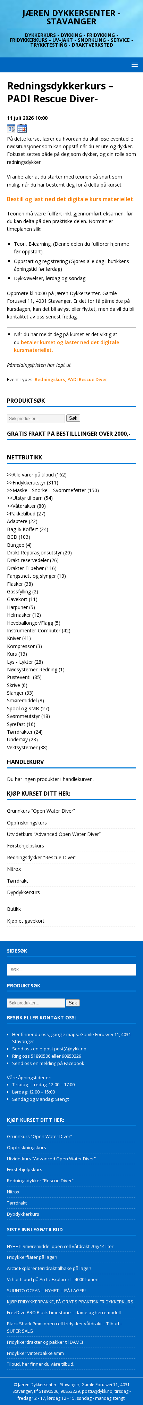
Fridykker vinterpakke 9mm (35, 1353)
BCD (12, 537)
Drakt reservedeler (28, 560)
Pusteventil (19, 677)
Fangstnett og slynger (31, 576)
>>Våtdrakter (21, 506)
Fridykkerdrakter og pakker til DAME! (45, 1342)
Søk (73, 418)
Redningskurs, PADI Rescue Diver (71, 379)
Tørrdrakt (17, 880)
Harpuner (17, 607)
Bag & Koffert (22, 529)
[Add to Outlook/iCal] (22, 128)
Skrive (13, 685)
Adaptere (17, 521)
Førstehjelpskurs (25, 845)
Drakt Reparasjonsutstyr (34, 552)
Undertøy (17, 739)
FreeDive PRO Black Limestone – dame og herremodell (64, 1312)
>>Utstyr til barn (25, 498)
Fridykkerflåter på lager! (32, 1257)
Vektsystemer (22, 747)
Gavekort (17, 599)
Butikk (14, 909)
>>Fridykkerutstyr (26, 482)
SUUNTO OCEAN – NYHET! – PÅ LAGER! (46, 1290)
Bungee (15, 545)
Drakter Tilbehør (25, 568)
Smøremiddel (22, 700)
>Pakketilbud (21, 513)
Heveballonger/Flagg (30, 622)
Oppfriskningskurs (27, 822)
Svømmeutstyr (23, 716)
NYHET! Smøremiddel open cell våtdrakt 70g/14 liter (60, 1246)
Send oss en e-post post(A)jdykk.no (49, 1048)
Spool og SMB (23, 708)
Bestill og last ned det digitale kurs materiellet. (71, 199)
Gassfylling (19, 591)
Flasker (15, 584)
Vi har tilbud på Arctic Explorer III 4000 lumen (53, 1279)
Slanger (15, 692)
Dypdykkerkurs (23, 892)
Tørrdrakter (20, 731)
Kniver (14, 638)
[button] (133, 64)
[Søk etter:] (71, 969)
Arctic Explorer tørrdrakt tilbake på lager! (49, 1268)
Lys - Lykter (20, 661)
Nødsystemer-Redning (32, 669)
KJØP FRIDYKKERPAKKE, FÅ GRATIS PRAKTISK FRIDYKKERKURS (70, 1302)
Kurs (12, 653)
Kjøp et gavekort (25, 920)
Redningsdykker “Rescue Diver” (41, 857)
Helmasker (19, 614)
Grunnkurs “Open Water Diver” (41, 810)
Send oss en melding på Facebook (48, 1063)
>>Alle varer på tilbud (30, 474)
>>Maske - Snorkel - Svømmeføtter (46, 490)
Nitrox (14, 869)
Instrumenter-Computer (33, 630)
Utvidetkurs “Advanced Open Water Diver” (54, 834)
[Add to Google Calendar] (11, 128)
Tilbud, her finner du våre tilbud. (40, 1364)
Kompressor (21, 646)
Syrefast (16, 724)
